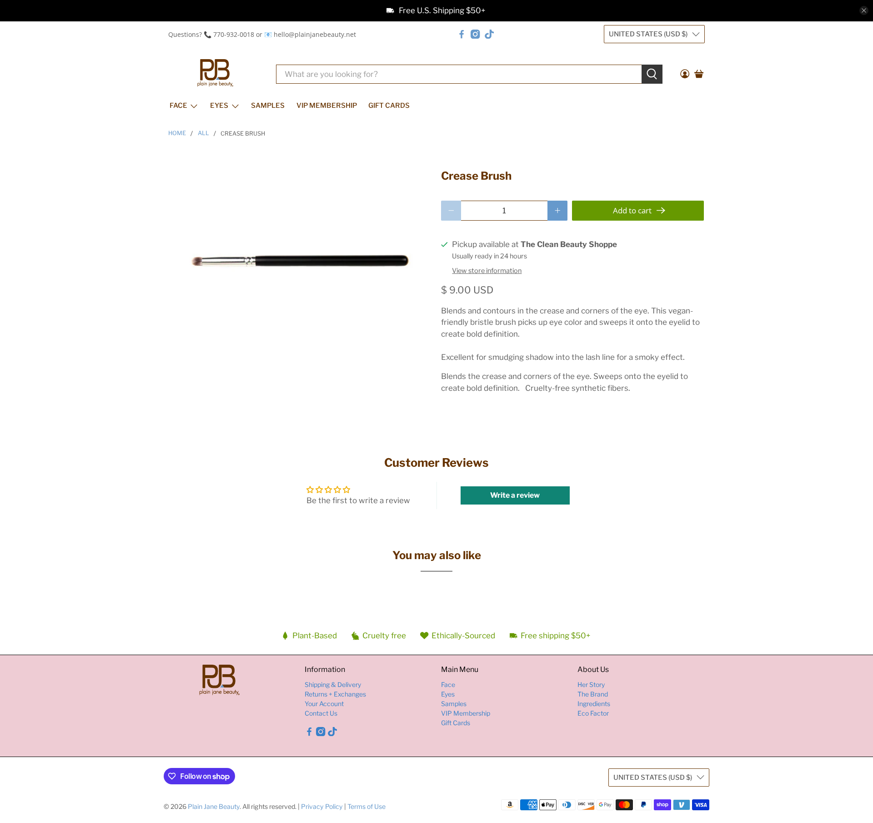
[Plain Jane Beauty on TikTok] (489, 34)
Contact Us (321, 713)
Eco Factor (593, 713)
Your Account (324, 703)
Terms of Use (366, 806)
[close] (863, 10)
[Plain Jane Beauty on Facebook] (461, 34)
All (203, 133)
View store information (487, 271)
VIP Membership (326, 105)
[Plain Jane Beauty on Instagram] (475, 34)
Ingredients (593, 703)
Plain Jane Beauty (214, 806)
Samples (268, 105)
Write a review (515, 495)
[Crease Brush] (300, 258)
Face (178, 105)
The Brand (592, 694)
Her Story (591, 684)
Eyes (219, 105)
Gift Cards (389, 105)
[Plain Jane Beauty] (215, 74)
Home (177, 133)
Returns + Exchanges (335, 694)
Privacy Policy (322, 806)
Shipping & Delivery (333, 684)
